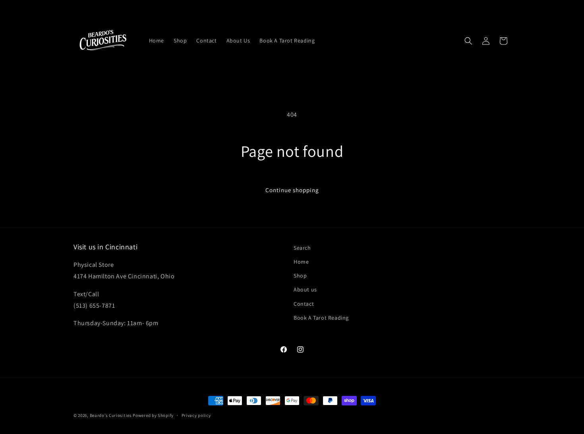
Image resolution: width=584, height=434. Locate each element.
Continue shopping (292, 190)
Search (302, 247)
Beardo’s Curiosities (111, 415)
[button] (468, 41)
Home (301, 261)
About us (305, 289)
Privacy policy (196, 415)
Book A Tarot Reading (321, 317)
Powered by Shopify (153, 415)
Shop (300, 275)
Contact (304, 303)
